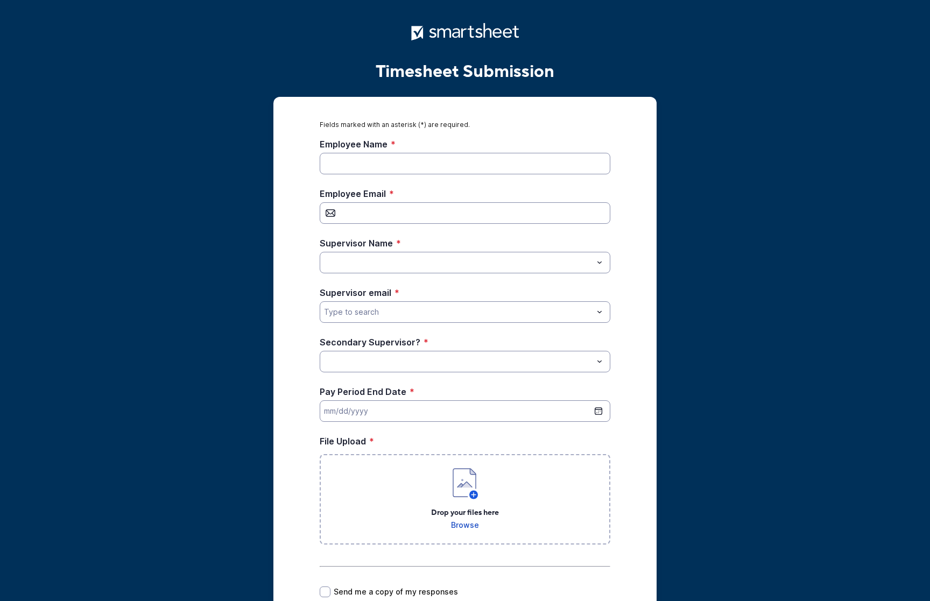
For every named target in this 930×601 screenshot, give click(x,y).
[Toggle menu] (599, 262)
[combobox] (465, 262)
